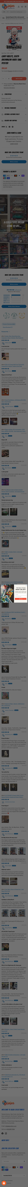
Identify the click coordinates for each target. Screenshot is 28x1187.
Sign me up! (20, 598)
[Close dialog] (26, 585)
